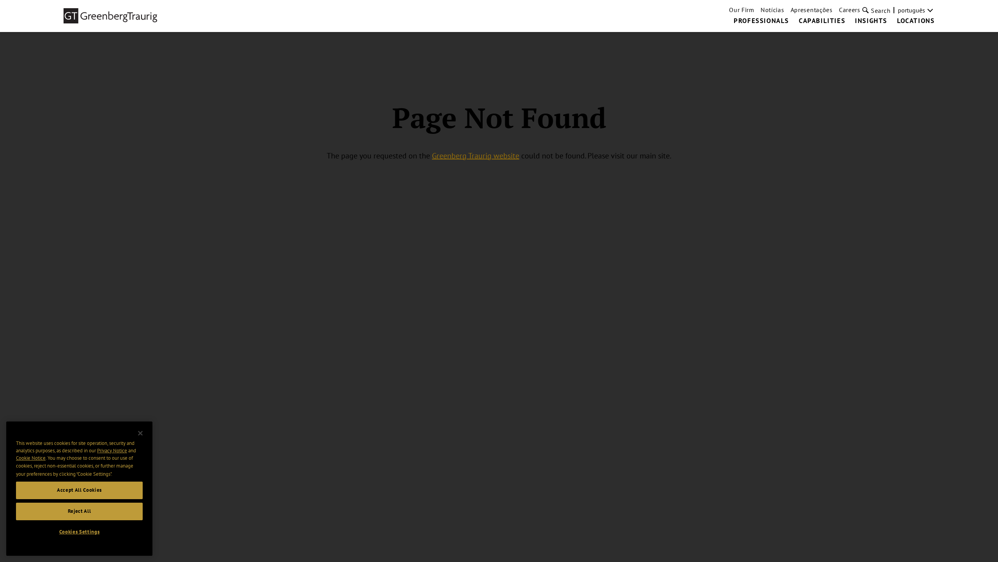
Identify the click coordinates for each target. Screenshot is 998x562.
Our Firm (741, 9)
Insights (871, 21)
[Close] (140, 433)
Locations (915, 21)
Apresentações (812, 9)
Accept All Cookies (79, 490)
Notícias (772, 9)
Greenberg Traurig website (475, 155)
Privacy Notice (112, 450)
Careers (849, 9)
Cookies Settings (79, 531)
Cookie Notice (31, 458)
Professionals (761, 21)
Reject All (79, 511)
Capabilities (822, 21)
